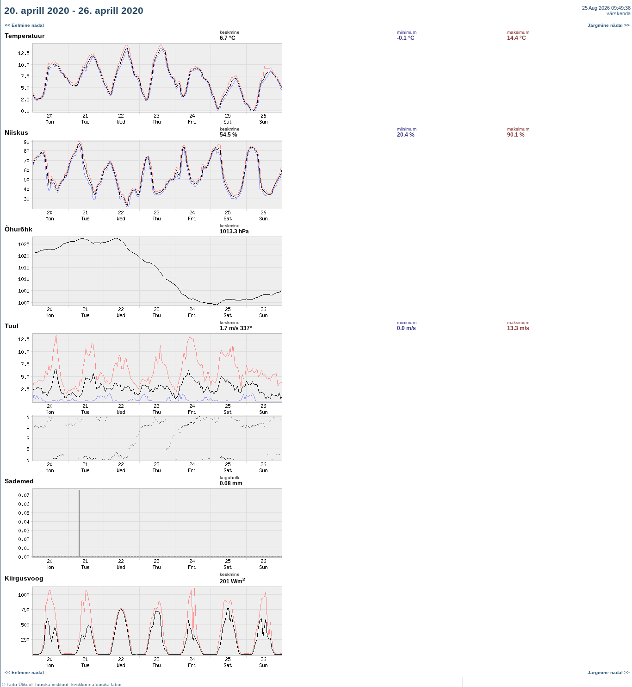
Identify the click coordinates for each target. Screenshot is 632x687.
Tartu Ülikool (19, 684)
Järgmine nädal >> (609, 25)
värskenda (619, 13)
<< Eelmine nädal (24, 25)
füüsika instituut (51, 684)
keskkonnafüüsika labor (96, 684)
